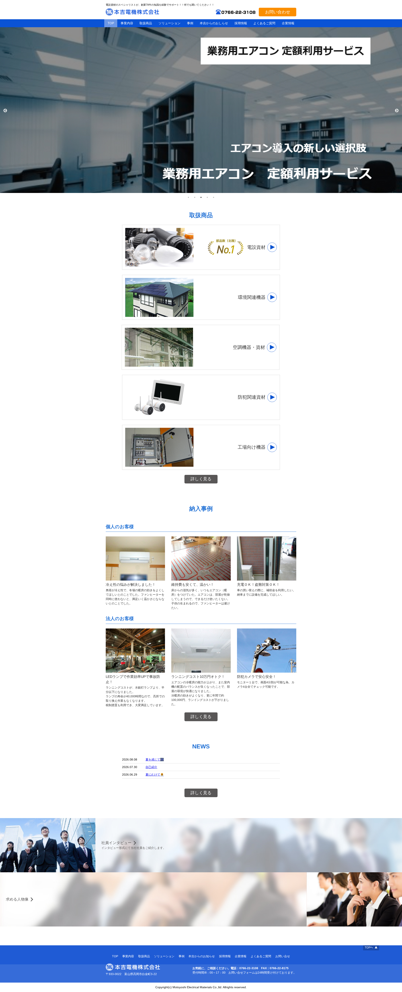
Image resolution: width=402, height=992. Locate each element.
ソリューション (164, 956)
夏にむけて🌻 (155, 774)
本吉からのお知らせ (201, 956)
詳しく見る (201, 479)
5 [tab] (213, 197)
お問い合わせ (277, 12)
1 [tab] (188, 197)
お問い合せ (282, 956)
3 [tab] (201, 197)
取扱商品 (144, 956)
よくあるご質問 (261, 956)
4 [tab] (207, 197)
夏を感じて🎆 (155, 759)
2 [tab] (195, 197)
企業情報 (240, 956)
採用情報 (225, 956)
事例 (181, 956)
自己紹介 (151, 767)
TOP (115, 956)
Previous (5, 111)
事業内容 (128, 956)
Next (397, 111)
